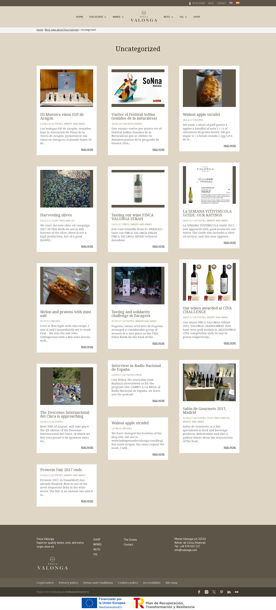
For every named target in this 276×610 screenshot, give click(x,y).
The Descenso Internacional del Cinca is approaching (64, 414)
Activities (57, 123)
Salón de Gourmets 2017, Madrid (204, 410)
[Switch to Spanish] (237, 4)
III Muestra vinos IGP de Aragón (62, 116)
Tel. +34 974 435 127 (187, 546)
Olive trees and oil (63, 220)
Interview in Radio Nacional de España (136, 367)
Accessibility (152, 582)
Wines (116, 17)
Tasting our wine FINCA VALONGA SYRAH (133, 216)
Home (79, 17)
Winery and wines (74, 123)
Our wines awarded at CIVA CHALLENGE (207, 309)
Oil (182, 17)
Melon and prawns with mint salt (65, 313)
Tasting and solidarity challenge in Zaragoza (131, 313)
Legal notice (45, 582)
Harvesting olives (56, 214)
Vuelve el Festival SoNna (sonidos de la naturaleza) (134, 116)
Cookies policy (128, 582)
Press (126, 224)
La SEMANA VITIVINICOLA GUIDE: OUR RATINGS (207, 213)
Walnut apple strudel (130, 422)
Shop (196, 17)
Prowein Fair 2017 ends (61, 469)
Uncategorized (132, 123)
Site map (171, 582)
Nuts (167, 17)
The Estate (96, 17)
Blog (211, 3)
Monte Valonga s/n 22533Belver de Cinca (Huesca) (190, 540)
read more (87, 149)
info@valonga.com (185, 550)
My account (198, 3)
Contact (221, 3)
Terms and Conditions (98, 582)
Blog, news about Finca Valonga (61, 30)
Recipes (56, 321)
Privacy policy (68, 582)
